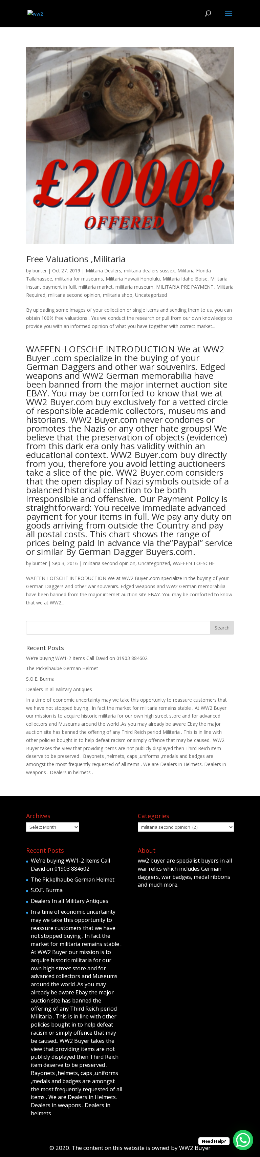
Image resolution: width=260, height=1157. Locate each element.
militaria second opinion (74, 295)
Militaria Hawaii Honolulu (133, 278)
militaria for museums (79, 278)
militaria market (96, 287)
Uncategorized (151, 295)
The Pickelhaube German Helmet (62, 668)
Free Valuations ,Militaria (76, 259)
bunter (39, 270)
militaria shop (117, 295)
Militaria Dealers (103, 270)
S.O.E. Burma (40, 679)
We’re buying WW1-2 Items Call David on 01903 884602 (87, 658)
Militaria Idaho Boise (185, 278)
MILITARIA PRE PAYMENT (185, 287)
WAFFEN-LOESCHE (194, 563)
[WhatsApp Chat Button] (243, 1140)
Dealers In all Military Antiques (59, 689)
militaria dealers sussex (149, 270)
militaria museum (134, 287)
